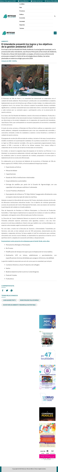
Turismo (21, 28)
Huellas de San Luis (38, 1)
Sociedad (22, 21)
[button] (55, 16)
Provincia (22, 11)
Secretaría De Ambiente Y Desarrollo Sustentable (19, 305)
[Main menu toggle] (55, 33)
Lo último (21, 4)
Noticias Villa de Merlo (52, 1)
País (20, 7)
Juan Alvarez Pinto (9, 300)
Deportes (22, 25)
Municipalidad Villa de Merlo (29, 300)
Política (21, 14)
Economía (22, 18)
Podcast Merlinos (24, 1)
